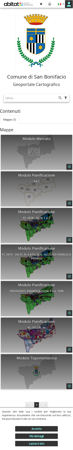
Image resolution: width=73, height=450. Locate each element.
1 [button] (36, 405)
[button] (69, 4)
